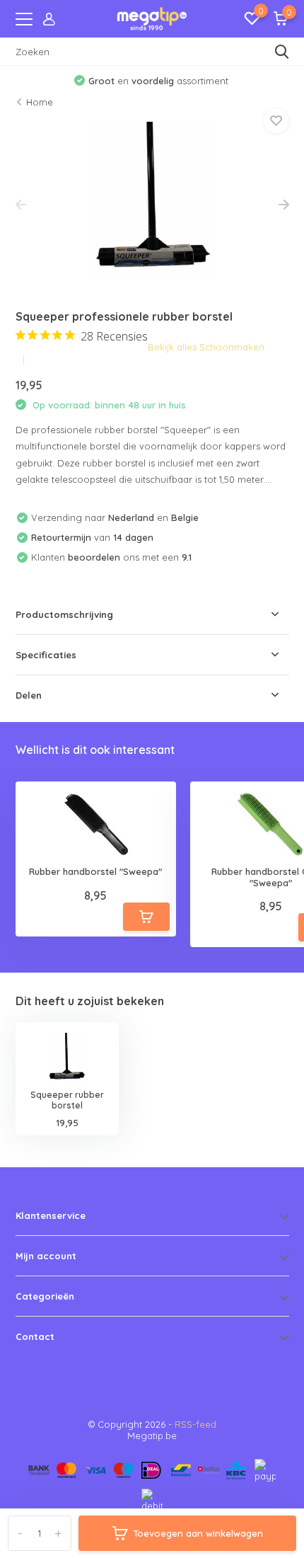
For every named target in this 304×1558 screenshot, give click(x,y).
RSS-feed (195, 1424)
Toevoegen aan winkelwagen (198, 1533)
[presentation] (21, 205)
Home (39, 102)
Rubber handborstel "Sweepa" (95, 871)
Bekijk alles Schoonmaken (206, 347)
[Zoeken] (282, 52)
